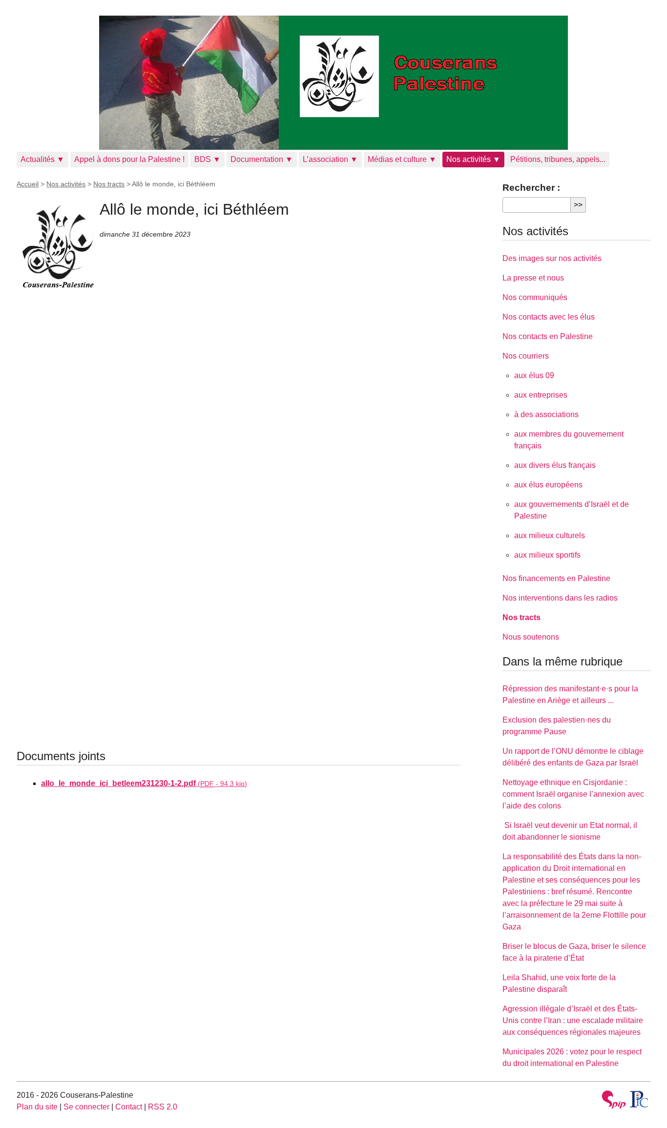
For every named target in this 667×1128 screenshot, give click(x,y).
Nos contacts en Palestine (547, 336)
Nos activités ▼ (473, 159)
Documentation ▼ (261, 159)
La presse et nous (533, 278)
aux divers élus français (555, 465)
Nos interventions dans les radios (560, 598)
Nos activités (65, 184)
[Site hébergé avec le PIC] (639, 1099)
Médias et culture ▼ (402, 159)
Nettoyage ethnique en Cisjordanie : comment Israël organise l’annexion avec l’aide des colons (573, 794)
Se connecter (86, 1107)
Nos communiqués (534, 297)
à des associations (546, 414)
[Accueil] (333, 83)
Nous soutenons (530, 637)
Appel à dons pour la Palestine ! (129, 159)
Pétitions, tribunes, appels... (557, 159)
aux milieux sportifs (547, 555)
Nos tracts (109, 184)
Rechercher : (531, 187)
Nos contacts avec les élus (548, 317)
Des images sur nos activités (552, 258)
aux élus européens (548, 485)
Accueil (28, 184)
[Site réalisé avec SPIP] (613, 1100)
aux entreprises (540, 395)
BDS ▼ (207, 159)
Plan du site (37, 1107)
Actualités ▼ (42, 159)
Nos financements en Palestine (556, 578)
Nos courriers (525, 356)
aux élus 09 (534, 375)
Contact (128, 1107)
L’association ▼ (330, 159)
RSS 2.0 (162, 1107)
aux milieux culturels (549, 535)
